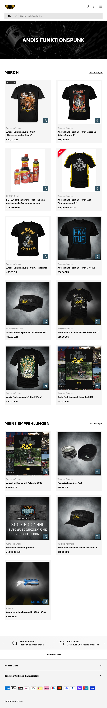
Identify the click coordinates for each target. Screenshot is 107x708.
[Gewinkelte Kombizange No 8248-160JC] (27, 583)
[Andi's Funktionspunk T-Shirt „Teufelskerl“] (27, 238)
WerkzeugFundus (16, 701)
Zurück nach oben (53, 654)
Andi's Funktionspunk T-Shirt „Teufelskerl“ (27, 267)
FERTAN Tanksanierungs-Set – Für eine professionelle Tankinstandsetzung (25, 201)
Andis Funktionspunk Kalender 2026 (75, 397)
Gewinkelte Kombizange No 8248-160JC (26, 612)
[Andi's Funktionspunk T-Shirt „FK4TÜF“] (79, 238)
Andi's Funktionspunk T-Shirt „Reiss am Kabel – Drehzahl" (77, 133)
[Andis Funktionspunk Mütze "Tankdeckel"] (27, 303)
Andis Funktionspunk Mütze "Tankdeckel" (26, 332)
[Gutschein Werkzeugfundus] (27, 518)
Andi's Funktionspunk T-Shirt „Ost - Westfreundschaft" (75, 201)
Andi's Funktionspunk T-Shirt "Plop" (24, 397)
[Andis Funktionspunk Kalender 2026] (79, 368)
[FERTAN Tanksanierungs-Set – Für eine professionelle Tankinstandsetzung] (27, 170)
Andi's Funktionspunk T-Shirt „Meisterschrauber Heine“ (20, 133)
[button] (95, 7)
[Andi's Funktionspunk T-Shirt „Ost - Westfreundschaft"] (79, 170)
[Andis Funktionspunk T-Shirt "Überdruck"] (79, 303)
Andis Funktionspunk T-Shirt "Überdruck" (78, 332)
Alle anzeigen (96, 72)
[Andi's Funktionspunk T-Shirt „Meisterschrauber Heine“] (27, 102)
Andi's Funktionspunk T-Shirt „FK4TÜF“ (77, 267)
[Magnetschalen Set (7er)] (79, 453)
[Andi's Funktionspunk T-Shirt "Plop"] (27, 368)
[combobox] (53, 16)
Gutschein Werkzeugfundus (20, 547)
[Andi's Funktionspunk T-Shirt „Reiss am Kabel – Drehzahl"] (79, 102)
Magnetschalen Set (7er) (70, 482)
